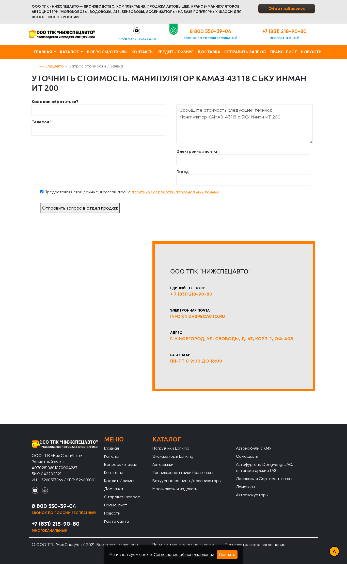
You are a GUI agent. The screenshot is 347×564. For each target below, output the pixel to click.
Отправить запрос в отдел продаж (80, 208)
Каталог (70, 51)
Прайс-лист (283, 51)
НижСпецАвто (50, 66)
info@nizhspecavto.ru (137, 39)
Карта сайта (116, 521)
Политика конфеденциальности (183, 544)
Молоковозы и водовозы (175, 488)
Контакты (142, 51)
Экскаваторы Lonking (172, 456)
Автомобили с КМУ (253, 448)
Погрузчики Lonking (170, 448)
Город (183, 171)
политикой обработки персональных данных (175, 192)
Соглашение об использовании (184, 554)
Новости (311, 51)
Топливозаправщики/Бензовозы (182, 472)
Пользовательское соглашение (255, 544)
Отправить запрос (245, 51)
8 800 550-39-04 (210, 31)
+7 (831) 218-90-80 (284, 31)
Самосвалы (247, 456)
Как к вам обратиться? (55, 101)
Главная (43, 51)
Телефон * (42, 121)
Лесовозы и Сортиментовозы (264, 478)
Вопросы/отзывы (107, 51)
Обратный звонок (287, 8)
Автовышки (163, 464)
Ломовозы (245, 486)
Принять (227, 554)
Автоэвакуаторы (252, 494)
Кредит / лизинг (175, 51)
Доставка (208, 51)
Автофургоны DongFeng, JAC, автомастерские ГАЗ (264, 467)
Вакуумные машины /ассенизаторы (186, 480)
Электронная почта (197, 151)
